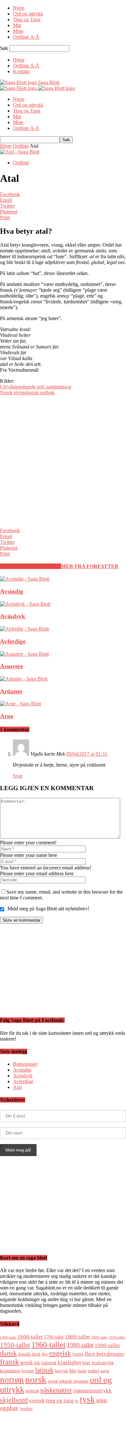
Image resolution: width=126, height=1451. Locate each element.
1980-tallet (80, 1345)
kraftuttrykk (103, 1362)
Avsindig (11, 591)
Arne (6, 716)
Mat (17, 25)
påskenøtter (56, 1390)
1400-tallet (8, 1337)
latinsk (44, 1370)
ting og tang (60, 1400)
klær (86, 1362)
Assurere (11, 666)
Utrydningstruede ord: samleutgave (35, 386)
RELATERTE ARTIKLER (30, 566)
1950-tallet (15, 1345)
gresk (26, 1362)
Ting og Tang (26, 19)
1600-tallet (30, 1337)
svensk (37, 1400)
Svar (17, 776)
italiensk (49, 1362)
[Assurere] (24, 654)
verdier (26, 1408)
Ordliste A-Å (26, 37)
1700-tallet (54, 1336)
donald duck (29, 1354)
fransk (9, 1362)
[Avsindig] (24, 579)
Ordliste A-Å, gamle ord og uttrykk (49, 1425)
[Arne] (20, 703)
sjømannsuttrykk (92, 1390)
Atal (17, 1087)
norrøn (12, 1380)
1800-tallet (77, 1337)
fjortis (77, 1354)
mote (82, 1370)
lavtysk (61, 1370)
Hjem (18, 8)
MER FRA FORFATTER (90, 566)
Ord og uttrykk (28, 13)
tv (77, 1400)
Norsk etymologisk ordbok (27, 392)
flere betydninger (104, 1354)
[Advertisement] (63, 463)
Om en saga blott (30, 1431)
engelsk (60, 1353)
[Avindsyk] (25, 604)
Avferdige (13, 641)
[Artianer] (23, 678)
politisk (32, 1390)
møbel (93, 1370)
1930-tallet (117, 1337)
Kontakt (21, 71)
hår (37, 1362)
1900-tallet (99, 1337)
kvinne (28, 1370)
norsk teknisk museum (68, 1381)
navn (104, 1370)
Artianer (11, 691)
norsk (36, 1379)
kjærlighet (69, 1362)
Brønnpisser (25, 1064)
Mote (18, 31)
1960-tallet (48, 1344)
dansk (8, 1353)
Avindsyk (12, 616)
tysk (87, 1399)
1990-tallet (107, 1345)
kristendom (10, 1370)
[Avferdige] (24, 629)
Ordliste (21, 146)
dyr (45, 1354)
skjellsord (14, 1400)
